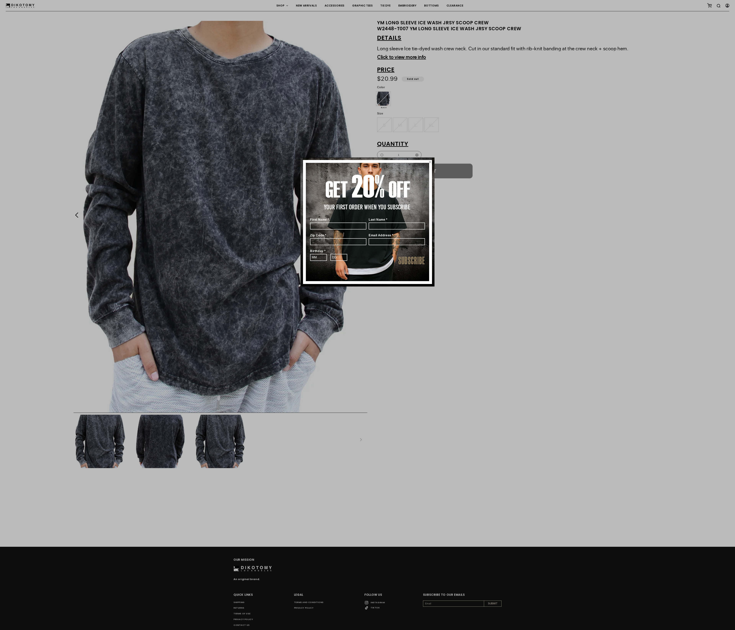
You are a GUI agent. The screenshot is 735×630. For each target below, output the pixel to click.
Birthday (318, 251)
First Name (319, 219)
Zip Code (318, 235)
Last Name (378, 219)
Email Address (381, 235)
